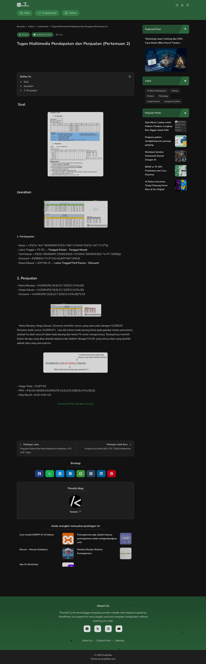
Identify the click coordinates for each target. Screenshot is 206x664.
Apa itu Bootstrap (28, 564)
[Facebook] (39, 473)
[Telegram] (70, 473)
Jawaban (28, 86)
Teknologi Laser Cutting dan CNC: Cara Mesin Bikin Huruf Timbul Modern (164, 41)
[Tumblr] (91, 473)
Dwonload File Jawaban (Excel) (75, 404)
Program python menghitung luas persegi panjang (158, 141)
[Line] (80, 473)
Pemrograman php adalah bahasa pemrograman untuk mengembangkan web (97, 538)
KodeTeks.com (108, 658)
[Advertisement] (75, 61)
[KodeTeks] (23, 5)
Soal (26, 81)
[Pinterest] (111, 473)
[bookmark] (187, 5)
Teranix (25, 34)
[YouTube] (119, 628)
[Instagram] (108, 628)
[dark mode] (182, 5)
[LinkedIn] (101, 473)
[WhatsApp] (49, 473)
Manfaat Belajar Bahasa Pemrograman (90, 551)
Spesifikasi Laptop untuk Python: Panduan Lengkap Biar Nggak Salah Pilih (158, 126)
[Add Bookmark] (59, 34)
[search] (177, 5)
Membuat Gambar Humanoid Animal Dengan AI (154, 155)
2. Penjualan (30, 90)
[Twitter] (60, 473)
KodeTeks (107, 655)
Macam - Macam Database (33, 549)
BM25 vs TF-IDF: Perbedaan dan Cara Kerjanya (155, 170)
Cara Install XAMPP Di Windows (36, 534)
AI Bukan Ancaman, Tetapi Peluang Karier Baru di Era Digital (156, 185)
